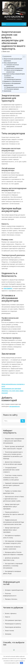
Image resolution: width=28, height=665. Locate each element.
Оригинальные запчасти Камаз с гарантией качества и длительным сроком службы (13, 499)
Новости (7, 617)
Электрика (8, 634)
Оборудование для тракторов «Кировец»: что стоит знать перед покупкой (12, 391)
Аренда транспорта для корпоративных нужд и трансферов (11, 506)
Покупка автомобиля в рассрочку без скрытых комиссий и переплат (13, 514)
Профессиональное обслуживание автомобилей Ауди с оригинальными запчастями (13, 522)
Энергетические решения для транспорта (13, 60)
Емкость (8, 75)
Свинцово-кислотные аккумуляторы (12, 65)
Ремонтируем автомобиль (13, 627)
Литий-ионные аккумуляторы (14, 68)
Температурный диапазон (13, 79)
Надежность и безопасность (12, 81)
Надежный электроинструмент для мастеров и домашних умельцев (13, 485)
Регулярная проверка (12, 89)
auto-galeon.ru (14, 16)
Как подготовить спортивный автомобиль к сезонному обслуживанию (12, 566)
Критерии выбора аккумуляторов (14, 74)
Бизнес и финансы (10, 613)
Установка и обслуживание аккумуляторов (12, 84)
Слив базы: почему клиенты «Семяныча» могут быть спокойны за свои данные (12, 478)
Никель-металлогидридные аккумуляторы (14, 71)
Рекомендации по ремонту (13, 624)
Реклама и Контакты (11, 599)
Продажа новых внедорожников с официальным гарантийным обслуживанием (13, 441)
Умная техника (9, 630)
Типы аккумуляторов (10, 62)
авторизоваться (14, 406)
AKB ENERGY (8, 288)
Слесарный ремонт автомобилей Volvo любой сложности (11, 470)
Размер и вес (10, 77)
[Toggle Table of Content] (23, 56)
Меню (4, 24)
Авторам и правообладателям (14, 590)
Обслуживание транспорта (13, 620)
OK (21, 663)
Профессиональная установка (15, 87)
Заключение (7, 91)
